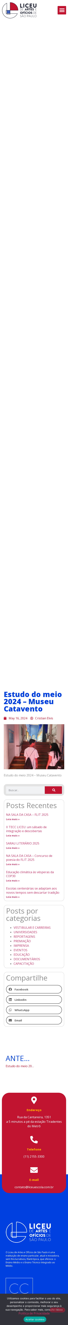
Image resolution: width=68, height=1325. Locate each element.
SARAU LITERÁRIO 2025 (22, 843)
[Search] (53, 790)
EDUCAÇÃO (22, 955)
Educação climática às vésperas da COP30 (30, 874)
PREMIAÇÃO (22, 941)
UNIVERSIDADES (25, 932)
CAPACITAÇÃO (24, 964)
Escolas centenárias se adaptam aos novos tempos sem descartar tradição (32, 890)
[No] (57, 1310)
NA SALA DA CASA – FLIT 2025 (27, 815)
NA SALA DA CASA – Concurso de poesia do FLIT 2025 (29, 858)
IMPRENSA (21, 946)
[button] (62, 10)
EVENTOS (20, 950)
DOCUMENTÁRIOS (27, 959)
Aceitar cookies (35, 1319)
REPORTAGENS (24, 937)
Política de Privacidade (34, 1313)
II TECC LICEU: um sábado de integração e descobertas (26, 829)
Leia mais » (13, 819)
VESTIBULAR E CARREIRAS (32, 928)
